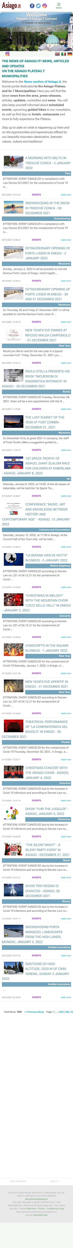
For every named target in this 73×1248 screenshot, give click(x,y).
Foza (41, 26)
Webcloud (31, 1208)
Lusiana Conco (28, 29)
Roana (42, 29)
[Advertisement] (36, 1055)
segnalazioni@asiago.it (36, 1199)
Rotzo (50, 29)
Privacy (41, 1208)
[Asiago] (11, 5)
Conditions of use (55, 1208)
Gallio (48, 26)
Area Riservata (18, 1181)
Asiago (25, 26)
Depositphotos (40, 1215)
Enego (33, 26)
